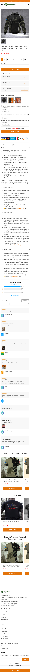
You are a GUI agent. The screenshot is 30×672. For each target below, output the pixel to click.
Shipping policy (4, 631)
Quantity (3, 63)
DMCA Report (12, 665)
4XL (21, 59)
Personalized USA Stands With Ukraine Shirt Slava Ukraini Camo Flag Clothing (11, 480)
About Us (3, 615)
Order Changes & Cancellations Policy (10, 643)
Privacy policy (4, 638)
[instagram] (7, 608)
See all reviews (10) (15, 284)
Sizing (2, 624)
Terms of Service (5, 641)
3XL (17, 59)
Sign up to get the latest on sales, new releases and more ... (15, 656)
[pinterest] (10, 608)
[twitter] (5, 608)
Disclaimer (3, 645)
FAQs (2, 622)
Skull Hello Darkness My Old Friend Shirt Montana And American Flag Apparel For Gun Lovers (11, 522)
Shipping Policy (20, 208)
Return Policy (4, 634)
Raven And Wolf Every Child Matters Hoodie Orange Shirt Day (16, 120)
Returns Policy (17, 245)
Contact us (3, 617)
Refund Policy (15, 276)
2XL (14, 59)
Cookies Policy (4, 648)
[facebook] (2, 608)
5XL (25, 59)
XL (10, 59)
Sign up (26, 659)
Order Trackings (5, 619)
